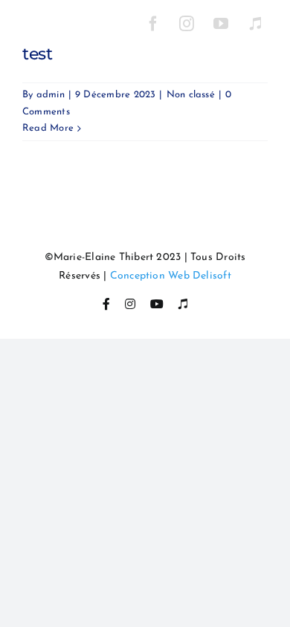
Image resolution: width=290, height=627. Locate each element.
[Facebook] (153, 23)
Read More (48, 128)
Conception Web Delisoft (170, 276)
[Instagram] (187, 23)
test (37, 54)
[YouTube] (221, 23)
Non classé (191, 95)
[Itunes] (255, 23)
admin (50, 95)
